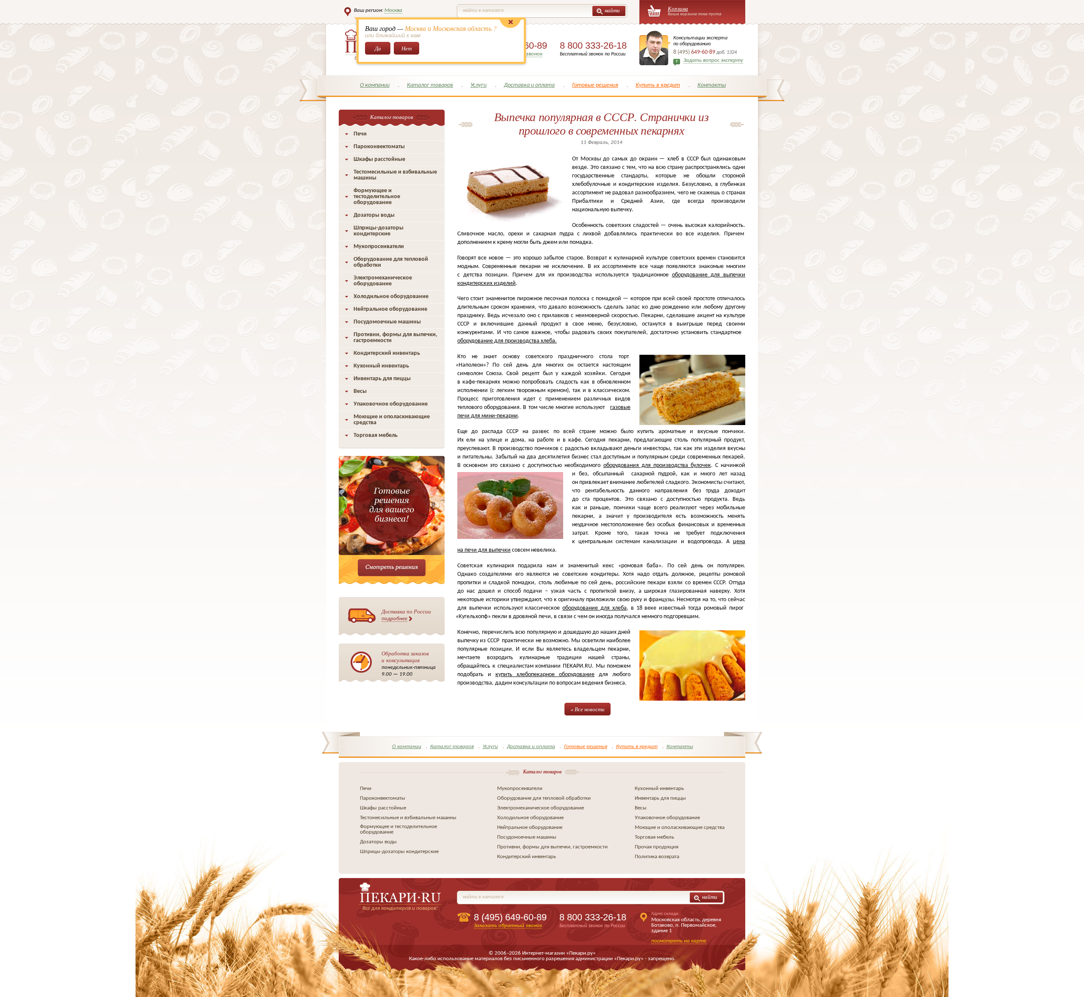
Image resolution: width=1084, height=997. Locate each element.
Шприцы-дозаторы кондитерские (379, 231)
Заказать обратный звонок (508, 925)
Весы (360, 391)
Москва (393, 10)
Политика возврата (657, 856)
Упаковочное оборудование (391, 404)
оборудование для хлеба (594, 608)
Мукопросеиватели (379, 246)
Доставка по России (406, 614)
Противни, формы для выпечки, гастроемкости (395, 337)
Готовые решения (595, 85)
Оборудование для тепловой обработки (391, 262)
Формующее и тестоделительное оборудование (377, 197)
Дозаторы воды (374, 215)
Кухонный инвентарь (381, 366)
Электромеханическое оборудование (383, 281)
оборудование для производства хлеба (506, 341)
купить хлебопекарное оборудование (545, 674)
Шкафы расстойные (379, 159)
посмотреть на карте (678, 941)
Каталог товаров (430, 85)
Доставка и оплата (529, 85)
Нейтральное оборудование (390, 309)
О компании (375, 85)
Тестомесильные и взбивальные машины (395, 175)
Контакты (711, 85)
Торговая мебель (376, 435)
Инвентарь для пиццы (382, 379)
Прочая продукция (656, 847)
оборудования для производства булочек (657, 465)
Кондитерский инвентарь (387, 353)
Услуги (478, 85)
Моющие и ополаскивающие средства (392, 420)
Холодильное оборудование (391, 296)
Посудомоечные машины (387, 322)
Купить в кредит (658, 85)
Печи (360, 134)
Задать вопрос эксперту (713, 60)
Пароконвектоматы (379, 147)
